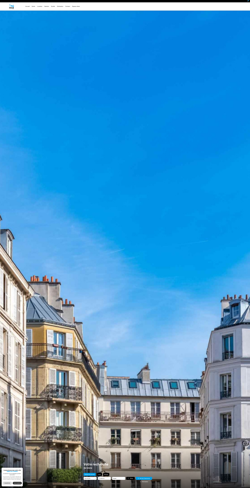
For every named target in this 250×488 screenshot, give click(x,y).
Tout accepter (17, 483)
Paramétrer (7, 483)
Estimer (106, 474)
